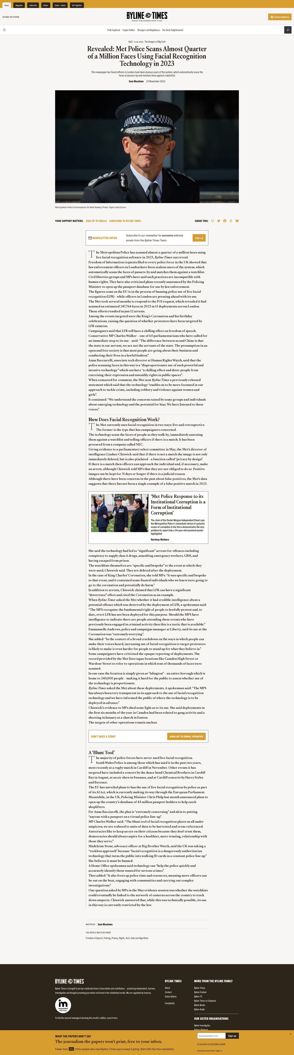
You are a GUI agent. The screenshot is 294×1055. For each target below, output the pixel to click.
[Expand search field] (288, 30)
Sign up (199, 237)
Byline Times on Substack (205, 1000)
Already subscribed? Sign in (209, 1050)
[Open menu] (4, 30)
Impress (147, 992)
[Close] (290, 1033)
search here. (112, 1017)
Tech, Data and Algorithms (137, 937)
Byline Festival (200, 992)
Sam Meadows (136, 81)
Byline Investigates (202, 1025)
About (167, 987)
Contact (168, 992)
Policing (107, 937)
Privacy (115, 937)
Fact (130, 41)
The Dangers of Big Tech (155, 41)
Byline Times (199, 987)
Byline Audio (199, 1009)
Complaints (170, 1003)
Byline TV (198, 996)
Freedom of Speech (94, 937)
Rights (121, 937)
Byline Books (199, 1004)
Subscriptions (281, 16)
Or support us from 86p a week (211, 1043)
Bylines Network (201, 1029)
